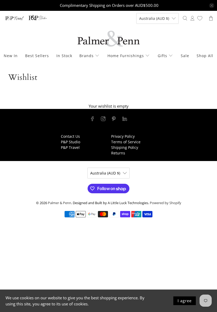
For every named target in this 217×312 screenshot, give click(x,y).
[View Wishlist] (200, 18)
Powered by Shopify (165, 203)
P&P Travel (70, 147)
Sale (185, 55)
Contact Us (70, 136)
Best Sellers (37, 55)
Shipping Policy (124, 147)
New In (11, 55)
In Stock (64, 55)
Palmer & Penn (59, 203)
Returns (118, 152)
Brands (86, 55)
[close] (211, 5)
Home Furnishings (125, 55)
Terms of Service (126, 141)
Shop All (205, 55)
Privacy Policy (123, 136)
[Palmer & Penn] (109, 38)
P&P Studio (70, 141)
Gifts (162, 55)
